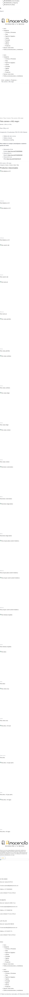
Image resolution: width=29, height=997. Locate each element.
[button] (14, 8)
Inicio (4, 28)
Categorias (6, 30)
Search (2, 11)
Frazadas (7, 40)
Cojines (7, 38)
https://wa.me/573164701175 (14, 159)
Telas (6, 34)
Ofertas (7, 44)
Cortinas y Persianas (10, 32)
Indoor (14, 165)
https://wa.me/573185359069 (15, 151)
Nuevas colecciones (8, 47)
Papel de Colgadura (10, 36)
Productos (7, 45)
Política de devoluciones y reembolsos (13, 49)
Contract (11, 165)
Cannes (9, 118)
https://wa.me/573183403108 (15, 155)
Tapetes (7, 42)
